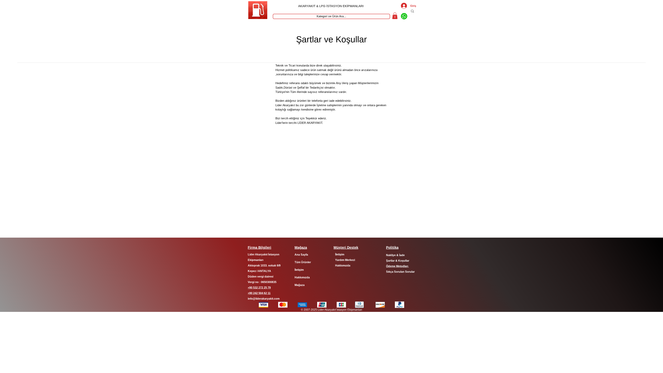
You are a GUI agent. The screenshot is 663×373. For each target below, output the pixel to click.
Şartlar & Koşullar (397, 260)
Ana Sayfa (301, 254)
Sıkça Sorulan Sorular (400, 271)
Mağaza (300, 285)
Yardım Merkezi (345, 260)
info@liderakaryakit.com (264, 298)
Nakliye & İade (395, 255)
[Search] (412, 11)
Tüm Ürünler (303, 262)
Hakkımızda (302, 277)
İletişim (299, 269)
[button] (395, 15)
